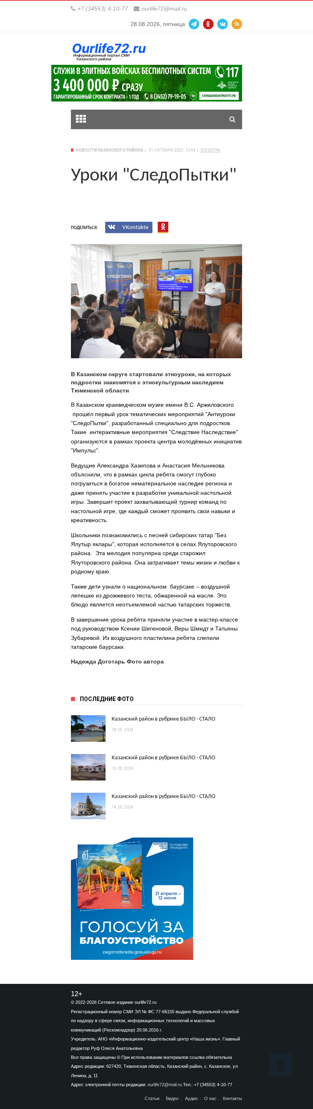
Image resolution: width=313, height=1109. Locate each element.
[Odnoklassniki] (208, 24)
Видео (172, 1098)
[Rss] (236, 24)
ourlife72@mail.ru (164, 8)
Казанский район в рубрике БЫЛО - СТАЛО (163, 719)
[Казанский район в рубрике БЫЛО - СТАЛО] (88, 728)
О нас (210, 1098)
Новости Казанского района (109, 150)
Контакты (232, 1098)
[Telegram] (194, 24)
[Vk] (222, 24)
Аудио (191, 1098)
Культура (210, 150)
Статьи (152, 1098)
